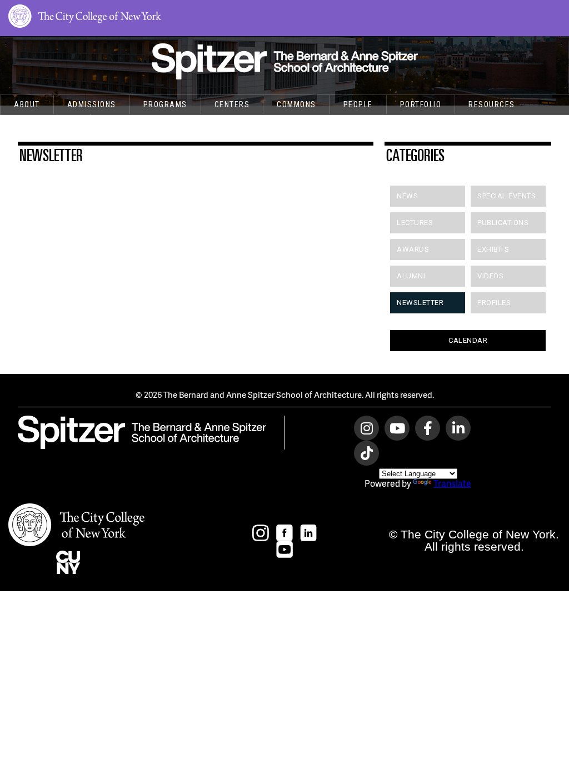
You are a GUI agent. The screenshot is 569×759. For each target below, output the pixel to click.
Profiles (494, 302)
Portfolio (421, 104)
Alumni (411, 276)
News (407, 196)
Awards (413, 249)
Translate (452, 483)
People (358, 104)
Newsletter (420, 302)
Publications (502, 222)
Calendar (467, 340)
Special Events (506, 196)
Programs (165, 104)
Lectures (415, 222)
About (27, 104)
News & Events (45, 123)
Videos (490, 276)
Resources (491, 104)
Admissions (91, 104)
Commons (296, 104)
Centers (232, 104)
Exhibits (493, 249)
